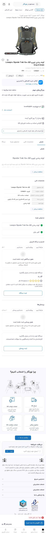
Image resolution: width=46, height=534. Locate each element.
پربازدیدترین (29, 247)
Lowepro (36, 71)
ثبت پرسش (23, 348)
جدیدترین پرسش (18, 310)
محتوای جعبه (14, 142)
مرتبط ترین (39, 247)
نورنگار (42, 15)
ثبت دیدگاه (23, 293)
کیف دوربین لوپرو (25, 15)
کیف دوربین (35, 15)
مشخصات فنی (28, 142)
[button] (8, 60)
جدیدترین (20, 247)
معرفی (41, 142)
